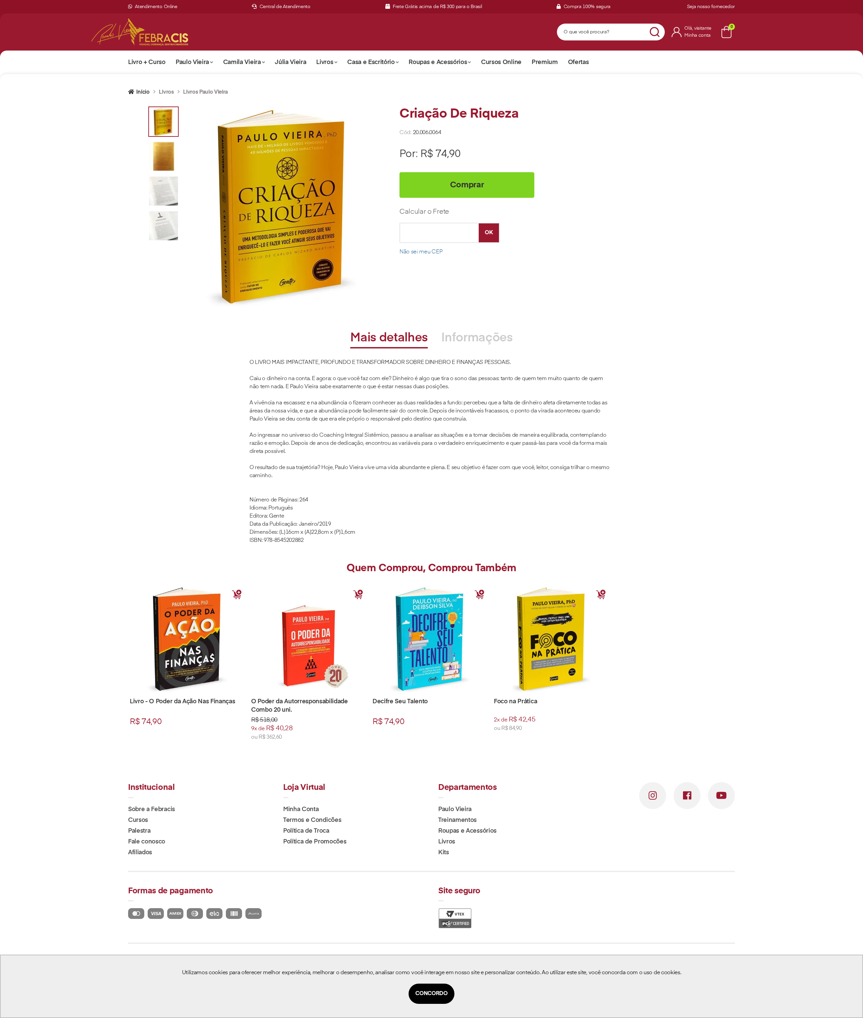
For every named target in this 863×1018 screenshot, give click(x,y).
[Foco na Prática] (553, 639)
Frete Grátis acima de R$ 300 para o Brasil (436, 6)
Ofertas (578, 62)
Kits (443, 853)
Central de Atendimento (284, 6)
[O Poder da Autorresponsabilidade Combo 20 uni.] (310, 639)
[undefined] (285, 207)
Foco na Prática (515, 702)
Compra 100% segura (586, 6)
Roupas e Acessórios (438, 62)
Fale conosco (146, 842)
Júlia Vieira (290, 62)
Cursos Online (501, 62)
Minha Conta (301, 809)
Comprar (467, 185)
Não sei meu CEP (420, 252)
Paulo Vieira (192, 62)
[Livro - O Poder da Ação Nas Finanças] (189, 639)
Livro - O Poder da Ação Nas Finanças (182, 702)
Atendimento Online (155, 6)
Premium (545, 62)
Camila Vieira (242, 62)
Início (143, 92)
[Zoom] (163, 121)
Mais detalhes (389, 338)
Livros (324, 62)
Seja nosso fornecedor (711, 6)
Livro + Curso (147, 62)
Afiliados (140, 853)
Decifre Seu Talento (400, 702)
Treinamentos (457, 820)
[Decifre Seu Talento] (431, 639)
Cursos (138, 820)
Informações (476, 338)
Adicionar (236, 594)
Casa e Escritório (371, 62)
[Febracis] (158, 32)
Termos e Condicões (312, 820)
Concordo (431, 993)
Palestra (139, 831)
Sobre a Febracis (151, 809)
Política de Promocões (314, 842)
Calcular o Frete (424, 212)
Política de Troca (306, 831)
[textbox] (602, 32)
